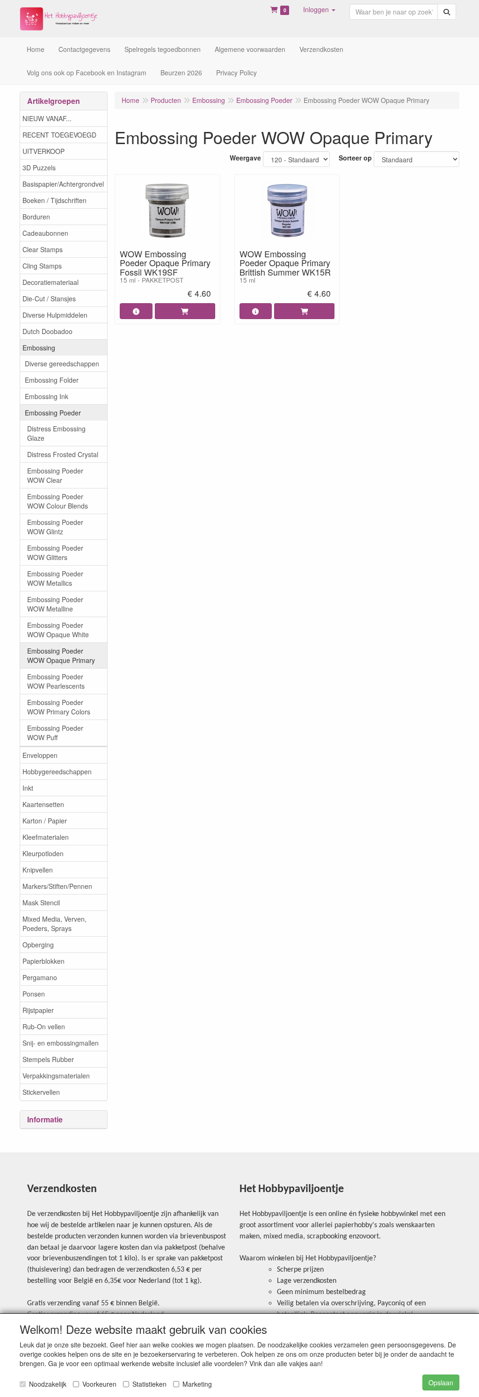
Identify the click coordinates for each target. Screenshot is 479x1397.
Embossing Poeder (53, 412)
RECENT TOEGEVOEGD (59, 134)
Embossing (38, 347)
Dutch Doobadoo (47, 331)
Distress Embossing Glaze (56, 433)
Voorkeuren (99, 1384)
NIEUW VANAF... (47, 118)
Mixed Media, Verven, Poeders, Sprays (54, 923)
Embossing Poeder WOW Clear (55, 475)
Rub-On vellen (43, 1026)
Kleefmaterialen (45, 837)
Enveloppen (40, 755)
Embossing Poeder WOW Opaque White (58, 629)
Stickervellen (41, 1092)
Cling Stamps (42, 265)
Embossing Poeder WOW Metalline (55, 604)
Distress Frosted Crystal (62, 454)
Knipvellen (37, 869)
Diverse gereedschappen (62, 363)
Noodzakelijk (47, 1384)
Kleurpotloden (43, 853)
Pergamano (39, 977)
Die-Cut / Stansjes (49, 298)
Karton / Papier (44, 820)
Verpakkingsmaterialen (56, 1075)
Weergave (245, 157)
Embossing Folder (52, 380)
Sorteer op (355, 157)
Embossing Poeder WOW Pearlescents (56, 681)
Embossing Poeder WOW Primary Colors (58, 707)
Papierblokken (43, 961)
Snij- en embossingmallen (60, 1043)
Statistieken (149, 1384)
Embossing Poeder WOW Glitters (55, 552)
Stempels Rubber (48, 1059)
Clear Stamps (42, 249)
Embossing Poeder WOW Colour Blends (57, 501)
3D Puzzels (39, 167)
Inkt (27, 788)
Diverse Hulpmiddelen (54, 315)
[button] (319, 9)
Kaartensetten (43, 804)
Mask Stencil (41, 902)
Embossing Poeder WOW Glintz (55, 526)
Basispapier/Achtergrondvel (63, 184)
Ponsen (33, 993)
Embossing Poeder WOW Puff (55, 732)
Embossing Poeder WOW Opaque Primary (61, 655)
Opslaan (440, 1382)
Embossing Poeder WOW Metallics (55, 578)
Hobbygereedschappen (57, 771)
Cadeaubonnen (45, 233)
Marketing (197, 1384)
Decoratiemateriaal (50, 282)
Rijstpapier (38, 1010)
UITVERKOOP (43, 151)
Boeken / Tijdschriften (54, 200)
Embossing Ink (46, 396)
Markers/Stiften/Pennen (57, 886)
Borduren (36, 216)
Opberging (38, 944)
